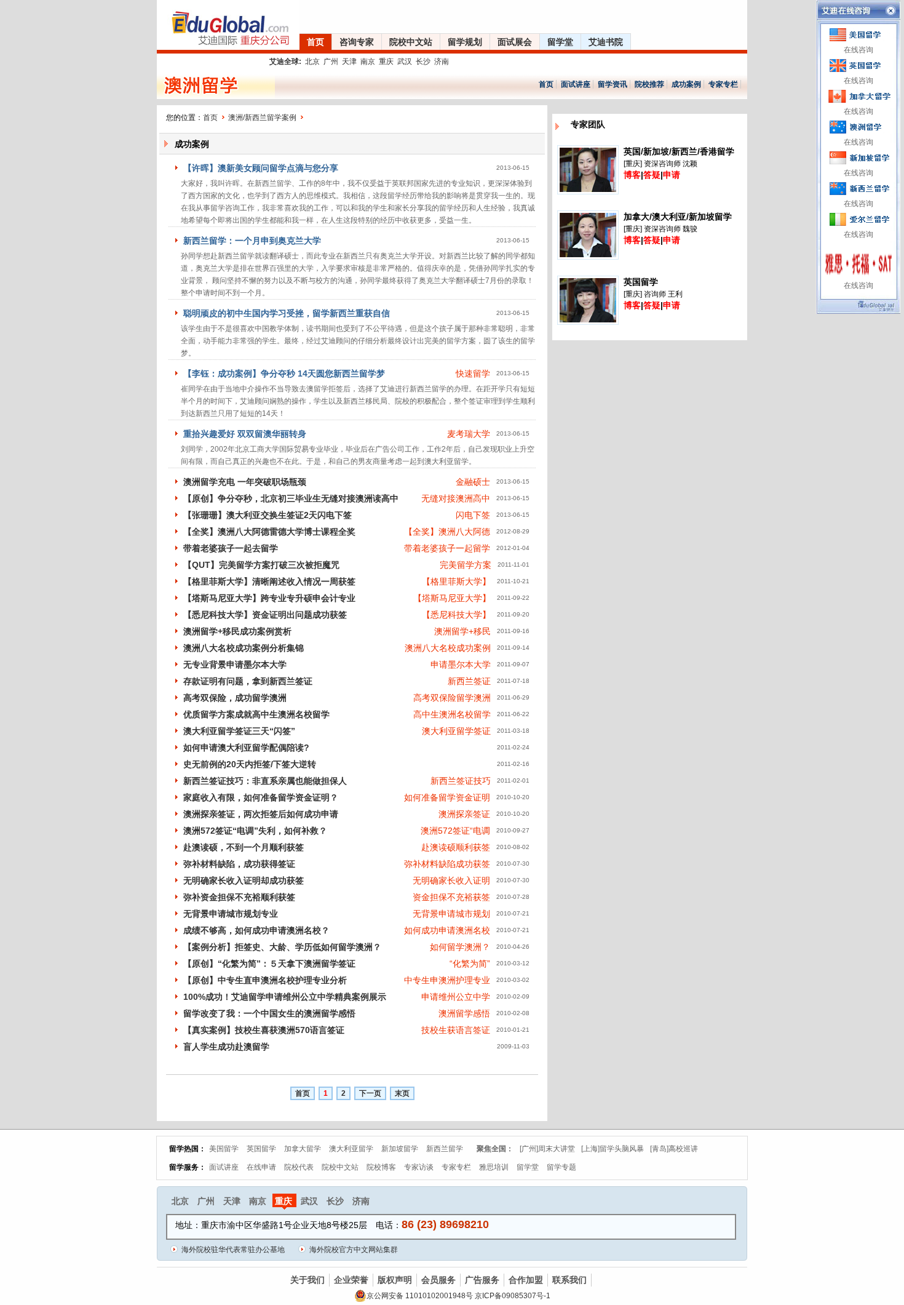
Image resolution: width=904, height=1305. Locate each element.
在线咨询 (858, 50)
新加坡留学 (399, 1148)
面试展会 (515, 42)
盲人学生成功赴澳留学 (226, 1047)
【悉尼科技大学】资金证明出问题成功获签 (265, 615)
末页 (402, 1093)
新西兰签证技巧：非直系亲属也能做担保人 (265, 781)
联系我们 (569, 1280)
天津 (349, 61)
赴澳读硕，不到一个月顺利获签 (243, 847)
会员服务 (438, 1280)
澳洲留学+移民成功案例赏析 (237, 631)
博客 (632, 175)
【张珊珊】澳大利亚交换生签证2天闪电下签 (267, 515)
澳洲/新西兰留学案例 (262, 117)
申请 (671, 175)
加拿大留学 (302, 1148)
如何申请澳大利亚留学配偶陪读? (246, 747)
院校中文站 (410, 42)
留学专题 (561, 1167)
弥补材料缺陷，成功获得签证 (239, 864)
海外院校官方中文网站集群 (353, 1249)
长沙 (423, 61)
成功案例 (686, 84)
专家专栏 (723, 84)
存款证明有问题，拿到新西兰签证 (247, 681)
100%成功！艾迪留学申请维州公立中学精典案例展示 (284, 997)
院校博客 (381, 1167)
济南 (441, 61)
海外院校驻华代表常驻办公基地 (233, 1249)
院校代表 (299, 1167)
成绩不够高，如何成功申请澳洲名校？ (256, 930)
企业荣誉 (351, 1280)
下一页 (370, 1093)
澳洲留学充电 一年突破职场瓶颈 (244, 482)
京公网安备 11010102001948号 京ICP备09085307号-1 (458, 1295)
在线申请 (261, 1167)
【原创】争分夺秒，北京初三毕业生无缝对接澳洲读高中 (290, 498)
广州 (330, 61)
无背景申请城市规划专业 (230, 914)
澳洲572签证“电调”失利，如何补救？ (255, 831)
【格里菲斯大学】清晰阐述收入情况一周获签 (269, 581)
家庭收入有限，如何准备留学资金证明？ (260, 797)
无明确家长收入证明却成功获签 (243, 880)
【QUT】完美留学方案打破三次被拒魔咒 (261, 565)
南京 (367, 61)
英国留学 (261, 1148)
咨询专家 (356, 42)
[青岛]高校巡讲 (674, 1148)
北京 (312, 61)
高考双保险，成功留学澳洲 (235, 698)
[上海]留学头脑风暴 (612, 1148)
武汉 (404, 61)
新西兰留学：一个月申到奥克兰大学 (252, 240)
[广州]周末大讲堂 (547, 1148)
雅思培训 (494, 1167)
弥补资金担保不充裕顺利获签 (239, 897)
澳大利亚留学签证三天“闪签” (239, 731)
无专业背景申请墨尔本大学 (235, 664)
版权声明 (395, 1280)
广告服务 (482, 1280)
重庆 (386, 61)
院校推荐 (649, 84)
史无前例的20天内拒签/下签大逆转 (249, 764)
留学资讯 (612, 84)
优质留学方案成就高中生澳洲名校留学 (256, 714)
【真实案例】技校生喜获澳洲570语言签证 (263, 1030)
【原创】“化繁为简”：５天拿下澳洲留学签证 (269, 963)
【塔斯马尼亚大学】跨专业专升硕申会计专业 (269, 598)
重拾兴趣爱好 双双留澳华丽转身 (244, 434)
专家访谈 (419, 1167)
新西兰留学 (444, 1148)
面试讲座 (575, 84)
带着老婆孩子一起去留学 (230, 548)
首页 (315, 42)
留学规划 (465, 42)
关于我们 (307, 1280)
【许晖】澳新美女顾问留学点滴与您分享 (260, 168)
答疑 (651, 175)
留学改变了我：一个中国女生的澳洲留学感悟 (269, 1013)
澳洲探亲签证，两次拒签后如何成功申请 (260, 814)
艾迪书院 (606, 42)
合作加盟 (526, 1280)
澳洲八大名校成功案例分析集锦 (243, 648)
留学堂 (560, 42)
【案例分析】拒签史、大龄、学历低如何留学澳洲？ (282, 947)
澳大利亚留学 (351, 1148)
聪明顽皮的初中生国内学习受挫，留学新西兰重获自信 (286, 313)
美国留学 (224, 1148)
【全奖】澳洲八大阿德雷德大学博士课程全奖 (269, 532)
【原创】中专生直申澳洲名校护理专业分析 (265, 980)
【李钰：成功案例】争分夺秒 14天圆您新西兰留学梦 (284, 373)
